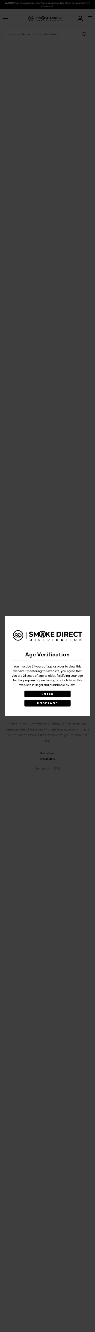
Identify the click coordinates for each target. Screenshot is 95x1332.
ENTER (47, 694)
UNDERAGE (47, 703)
